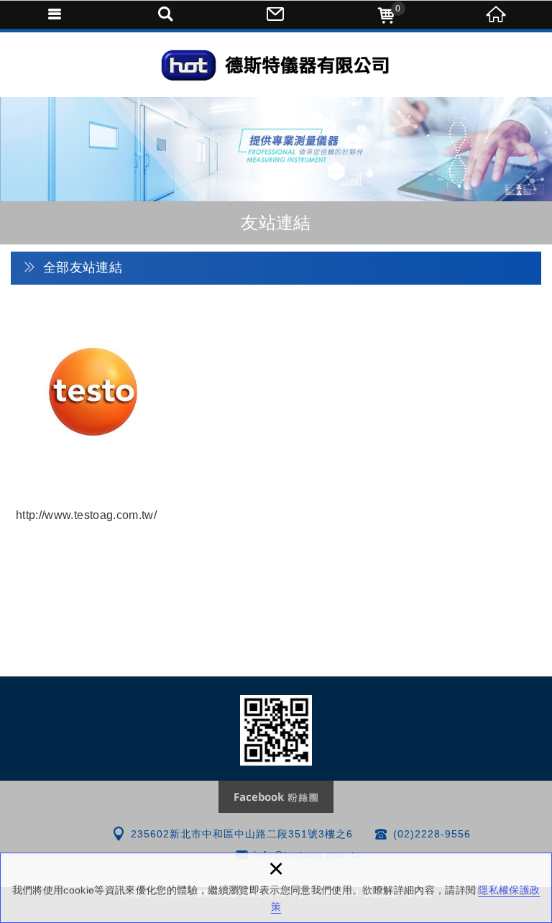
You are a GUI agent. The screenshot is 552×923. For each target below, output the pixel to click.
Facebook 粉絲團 (276, 797)
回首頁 (496, 14)
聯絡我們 (276, 14)
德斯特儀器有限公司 (93, 417)
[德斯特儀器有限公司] (276, 64)
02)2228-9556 (434, 834)
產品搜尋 (166, 14)
